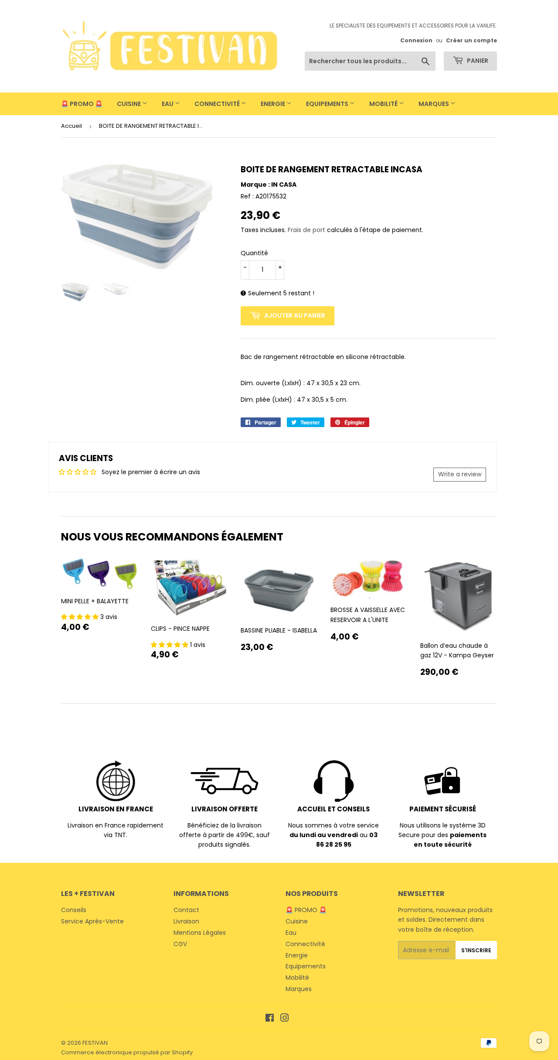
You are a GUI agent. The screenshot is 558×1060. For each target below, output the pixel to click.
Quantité (254, 253)
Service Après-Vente (92, 921)
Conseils (73, 910)
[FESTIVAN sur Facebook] (269, 1019)
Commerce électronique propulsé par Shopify (127, 1052)
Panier (477, 60)
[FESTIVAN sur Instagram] (284, 1019)
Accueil (71, 126)
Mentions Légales (200, 932)
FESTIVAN (95, 1043)
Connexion (416, 40)
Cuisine (129, 103)
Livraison (186, 921)
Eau (168, 103)
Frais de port (306, 230)
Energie (273, 103)
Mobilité (384, 103)
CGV (180, 944)
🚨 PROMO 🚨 (81, 103)
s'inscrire (476, 950)
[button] (80, 616)
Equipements (328, 103)
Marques (434, 103)
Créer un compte (471, 40)
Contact (186, 910)
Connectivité (217, 103)
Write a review (459, 474)
